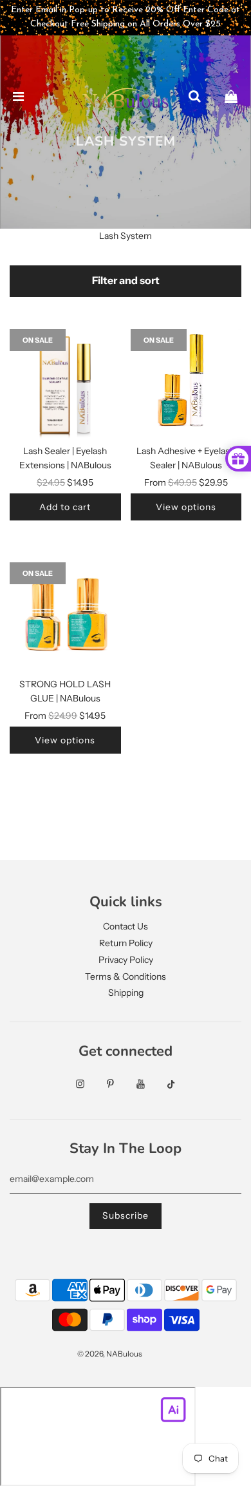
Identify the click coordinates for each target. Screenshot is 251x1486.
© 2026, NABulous (109, 1353)
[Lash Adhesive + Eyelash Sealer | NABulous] (186, 385)
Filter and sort (126, 280)
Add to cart (65, 507)
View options (186, 507)
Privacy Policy (125, 960)
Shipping (126, 992)
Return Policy (126, 943)
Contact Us (125, 926)
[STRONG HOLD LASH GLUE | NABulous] (65, 618)
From (186, 482)
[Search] (194, 98)
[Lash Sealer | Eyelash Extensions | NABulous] (65, 385)
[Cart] (231, 98)
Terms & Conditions (125, 976)
